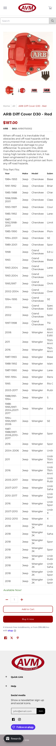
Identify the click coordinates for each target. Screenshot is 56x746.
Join (41, 711)
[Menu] (5, 8)
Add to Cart (28, 609)
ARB (5, 128)
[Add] (22, 599)
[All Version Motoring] (27, 8)
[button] (50, 8)
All (13, 106)
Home (6, 106)
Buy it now (28, 619)
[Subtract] (7, 599)
